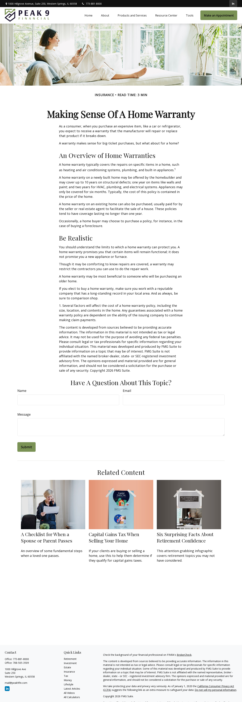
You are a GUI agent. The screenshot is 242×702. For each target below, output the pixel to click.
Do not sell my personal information (215, 690)
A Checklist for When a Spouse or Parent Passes (46, 537)
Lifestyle (68, 684)
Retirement (70, 659)
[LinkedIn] (233, 3)
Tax (66, 676)
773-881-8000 (94, 3)
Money (68, 680)
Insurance (69, 671)
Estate (67, 667)
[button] (88, 15)
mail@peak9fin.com (16, 682)
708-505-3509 (21, 662)
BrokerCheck (184, 654)
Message (24, 414)
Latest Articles (72, 688)
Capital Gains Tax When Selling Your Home (114, 537)
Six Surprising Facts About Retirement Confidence (185, 537)
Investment (70, 663)
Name (21, 390)
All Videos (69, 693)
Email (127, 390)
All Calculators (72, 697)
